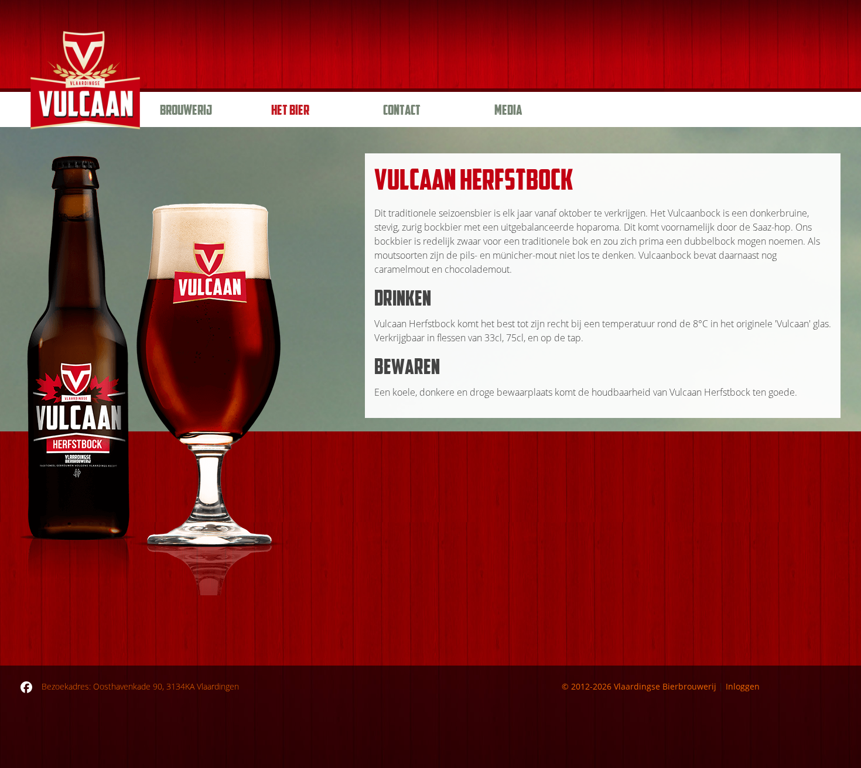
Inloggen (743, 686)
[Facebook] (26, 686)
